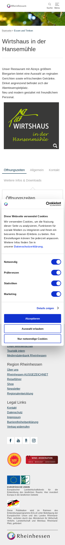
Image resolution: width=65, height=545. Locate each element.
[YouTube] (18, 440)
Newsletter (13, 388)
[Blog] (26, 440)
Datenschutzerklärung (28, 246)
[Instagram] (34, 440)
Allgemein (37, 170)
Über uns (12, 369)
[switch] (56, 272)
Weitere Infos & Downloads (22, 180)
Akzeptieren (32, 318)
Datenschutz (15, 412)
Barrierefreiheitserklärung (22, 422)
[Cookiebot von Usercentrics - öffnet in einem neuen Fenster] (46, 204)
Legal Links (16, 402)
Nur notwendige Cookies (32, 338)
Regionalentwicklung (20, 393)
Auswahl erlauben (33, 328)
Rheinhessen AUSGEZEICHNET (27, 374)
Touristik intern (16, 350)
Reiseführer (14, 379)
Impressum (14, 417)
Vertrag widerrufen (18, 426)
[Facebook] (10, 440)
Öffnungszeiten (14, 170)
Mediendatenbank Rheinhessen (26, 355)
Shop (10, 384)
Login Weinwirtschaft (20, 346)
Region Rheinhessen (24, 364)
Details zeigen (45, 308)
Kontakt (54, 170)
